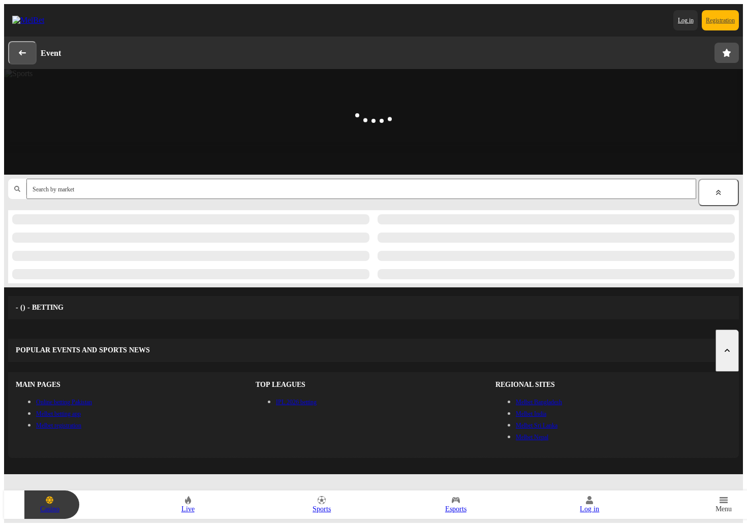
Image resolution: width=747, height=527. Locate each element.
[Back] (22, 52)
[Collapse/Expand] (718, 192)
